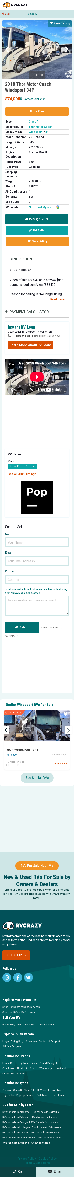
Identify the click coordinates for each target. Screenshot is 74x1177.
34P (47, 131)
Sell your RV (16, 955)
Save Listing (62, 23)
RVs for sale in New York (45, 1132)
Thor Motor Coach (40, 126)
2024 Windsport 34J (22, 749)
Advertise (31, 1041)
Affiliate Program (12, 1046)
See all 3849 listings (22, 474)
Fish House (58, 1095)
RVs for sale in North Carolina (19, 1137)
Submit (24, 627)
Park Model (43, 1095)
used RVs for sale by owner (33, 889)
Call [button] (19, 1171)
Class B (17, 1090)
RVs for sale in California (46, 1111)
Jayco (34, 1063)
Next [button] (67, 49)
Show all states (40, 1142)
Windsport (35, 131)
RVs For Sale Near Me (37, 866)
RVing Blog (17, 1041)
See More (22, 1073)
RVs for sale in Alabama (16, 1111)
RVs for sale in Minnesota (46, 1127)
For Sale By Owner (12, 1024)
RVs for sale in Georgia (15, 1122)
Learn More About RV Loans (31, 345)
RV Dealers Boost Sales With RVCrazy (38, 893)
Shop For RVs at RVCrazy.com (19, 1012)
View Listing (61, 763)
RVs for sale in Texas (49, 1137)
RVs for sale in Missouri (15, 1132)
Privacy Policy (26, 1158)
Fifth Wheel (41, 1090)
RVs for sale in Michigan (16, 1127)
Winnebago (46, 1068)
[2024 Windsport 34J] (37, 725)
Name (9, 534)
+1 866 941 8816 (22, 335)
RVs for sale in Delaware (16, 1117)
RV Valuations (48, 1024)
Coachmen (8, 1068)
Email (8, 552)
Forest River (9, 1063)
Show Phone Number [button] (22, 466)
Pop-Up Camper (25, 1095)
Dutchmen (8, 1073)
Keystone (23, 1063)
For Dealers (31, 1024)
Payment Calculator (34, 98)
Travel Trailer (57, 1090)
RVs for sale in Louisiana (45, 1122)
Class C (28, 1090)
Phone (9, 571)
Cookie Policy (48, 1158)
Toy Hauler (8, 1095)
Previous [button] (7, 49)
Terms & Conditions (37, 1162)
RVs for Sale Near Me (15, 1142)
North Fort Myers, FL (42, 207)
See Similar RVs (37, 778)
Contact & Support (49, 1041)
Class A (32, 13)
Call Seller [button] (38, 230)
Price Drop (14, 712)
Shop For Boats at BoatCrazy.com (21, 1006)
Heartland (60, 1068)
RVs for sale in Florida (44, 1117)
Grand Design (47, 1063)
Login (5, 1041)
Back (7, 13)
